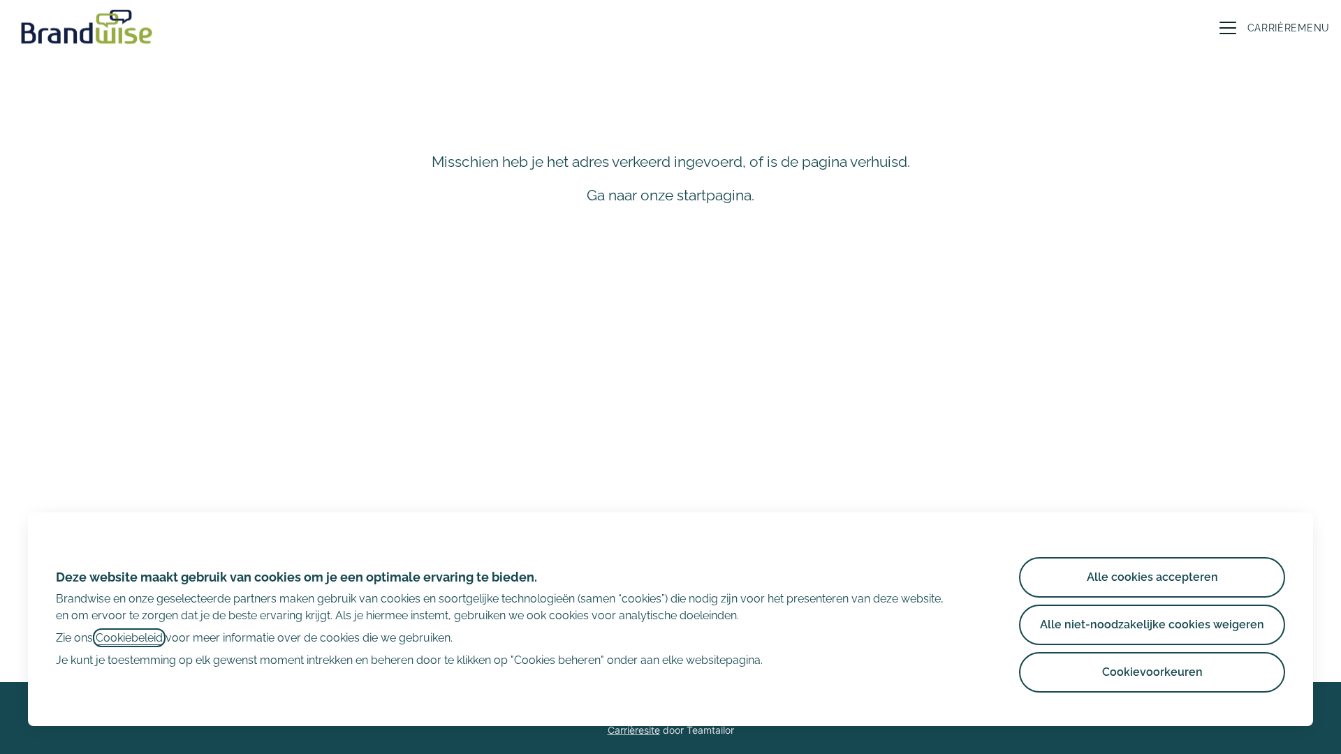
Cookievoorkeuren (1152, 672)
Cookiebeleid (129, 637)
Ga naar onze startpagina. (670, 195)
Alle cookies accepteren (1152, 577)
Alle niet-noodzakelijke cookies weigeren (1152, 624)
